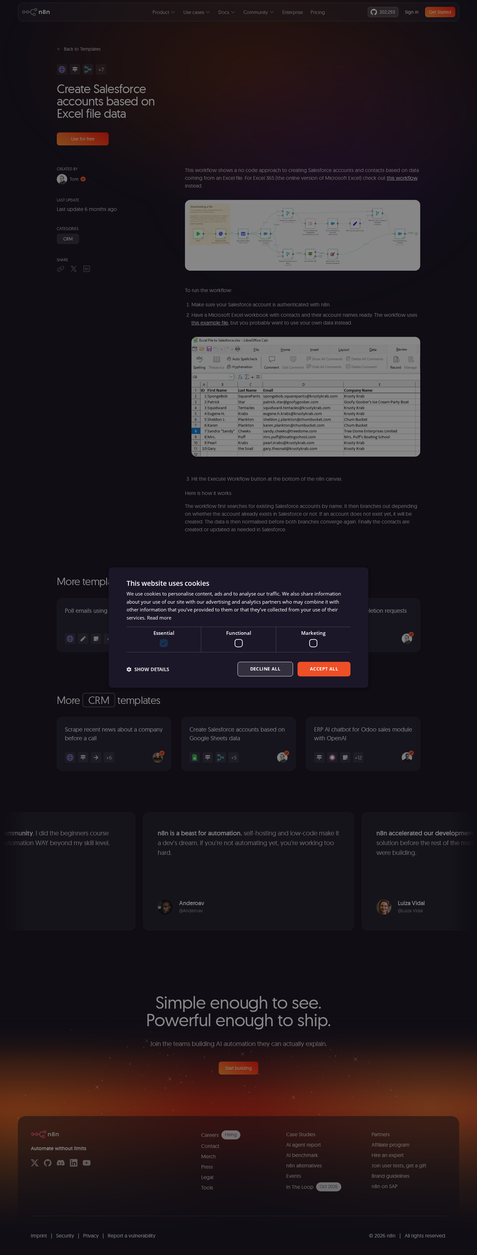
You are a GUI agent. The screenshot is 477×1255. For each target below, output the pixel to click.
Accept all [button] (324, 669)
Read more (159, 617)
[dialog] (238, 627)
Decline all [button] (265, 669)
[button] (148, 669)
